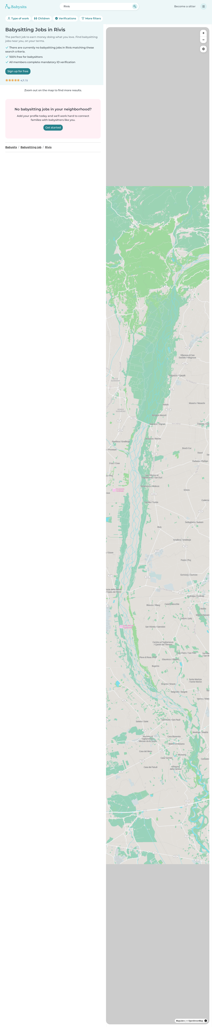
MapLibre (180, 1020)
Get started (53, 127)
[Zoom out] (203, 39)
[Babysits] (15, 6)
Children (43, 18)
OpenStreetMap (195, 1020)
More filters (93, 18)
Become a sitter (185, 6)
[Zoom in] (203, 33)
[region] (157, 525)
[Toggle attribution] (206, 1021)
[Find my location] (203, 49)
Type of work (20, 18)
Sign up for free (17, 71)
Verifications (67, 18)
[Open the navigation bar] (203, 6)
